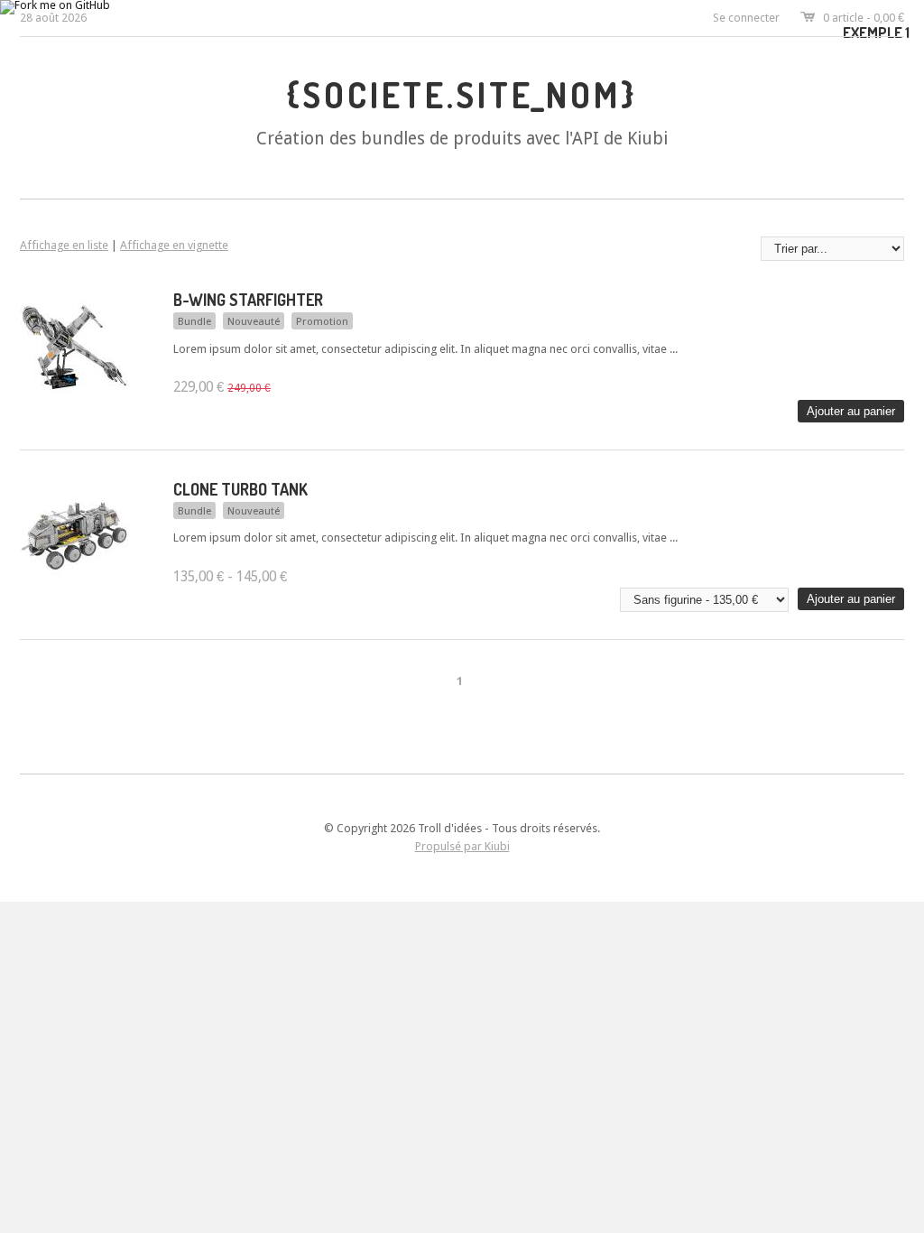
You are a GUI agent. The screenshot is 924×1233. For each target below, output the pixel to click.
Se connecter (746, 17)
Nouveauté (253, 321)
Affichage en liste (64, 245)
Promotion (322, 321)
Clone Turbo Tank (240, 489)
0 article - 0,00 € (863, 17)
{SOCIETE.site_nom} (461, 94)
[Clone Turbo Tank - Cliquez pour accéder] (74, 586)
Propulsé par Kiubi (462, 846)
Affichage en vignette (174, 245)
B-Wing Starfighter (248, 300)
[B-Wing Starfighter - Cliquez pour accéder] (74, 396)
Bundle (194, 321)
